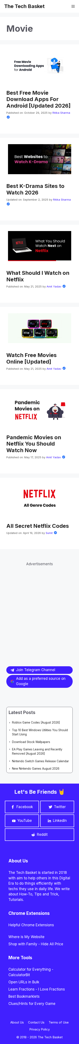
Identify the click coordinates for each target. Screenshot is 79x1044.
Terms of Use (59, 1022)
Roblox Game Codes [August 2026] (36, 722)
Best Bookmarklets (24, 996)
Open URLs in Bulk (23, 982)
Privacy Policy (39, 1029)
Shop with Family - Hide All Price (35, 944)
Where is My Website (26, 937)
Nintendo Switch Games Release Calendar (40, 761)
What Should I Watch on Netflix (37, 276)
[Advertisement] (39, 606)
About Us (17, 1022)
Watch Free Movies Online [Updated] (31, 358)
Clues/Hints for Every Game (31, 1004)
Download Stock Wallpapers (31, 742)
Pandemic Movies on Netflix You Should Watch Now (33, 443)
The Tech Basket (24, 6)
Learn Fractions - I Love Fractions (36, 989)
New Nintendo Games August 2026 (35, 768)
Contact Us (36, 1022)
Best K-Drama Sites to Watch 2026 (35, 189)
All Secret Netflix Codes (37, 526)
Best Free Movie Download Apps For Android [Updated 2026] (38, 99)
